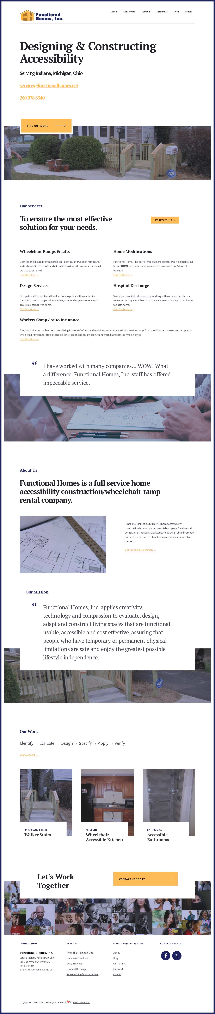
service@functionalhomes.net (49, 85)
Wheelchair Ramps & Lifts (80, 953)
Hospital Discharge (76, 969)
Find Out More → (29, 275)
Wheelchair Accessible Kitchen (104, 837)
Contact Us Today (132, 879)
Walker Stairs (37, 834)
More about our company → (140, 550)
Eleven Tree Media (81, 1002)
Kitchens (92, 830)
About (116, 953)
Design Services (74, 963)
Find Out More (37, 126)
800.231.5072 (27, 962)
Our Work (118, 969)
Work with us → (165, 220)
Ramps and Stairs (36, 830)
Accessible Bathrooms (158, 837)
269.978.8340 (32, 98)
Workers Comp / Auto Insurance (82, 974)
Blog (115, 958)
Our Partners (120, 963)
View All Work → (29, 755)
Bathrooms (154, 830)
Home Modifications (77, 958)
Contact (117, 974)
